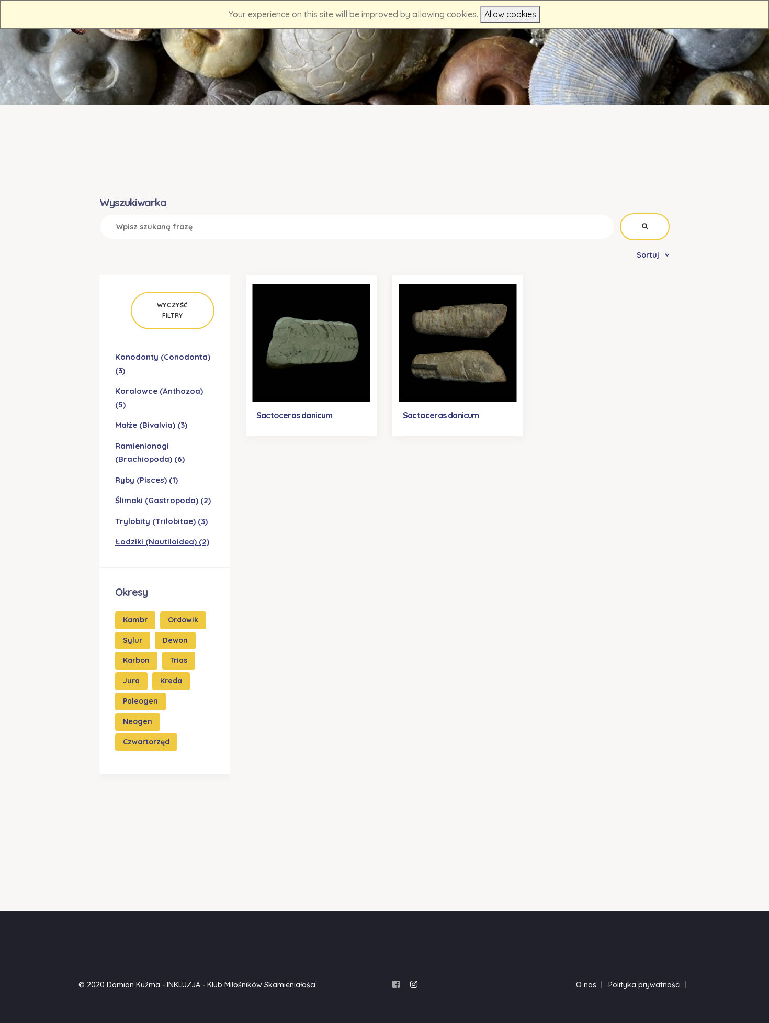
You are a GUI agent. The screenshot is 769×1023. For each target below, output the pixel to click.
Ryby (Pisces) (146, 480)
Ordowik (183, 620)
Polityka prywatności (644, 984)
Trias (178, 660)
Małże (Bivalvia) (151, 425)
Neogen (137, 721)
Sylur (132, 640)
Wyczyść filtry (172, 310)
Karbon (136, 660)
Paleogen (140, 701)
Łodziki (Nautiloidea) (162, 542)
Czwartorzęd (146, 742)
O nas (586, 984)
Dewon (175, 640)
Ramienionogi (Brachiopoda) (150, 452)
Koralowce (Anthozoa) (159, 397)
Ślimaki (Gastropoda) (163, 500)
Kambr (135, 620)
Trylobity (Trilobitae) (161, 521)
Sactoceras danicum (294, 415)
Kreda (171, 680)
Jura (131, 680)
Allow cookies (510, 14)
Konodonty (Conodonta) (162, 363)
